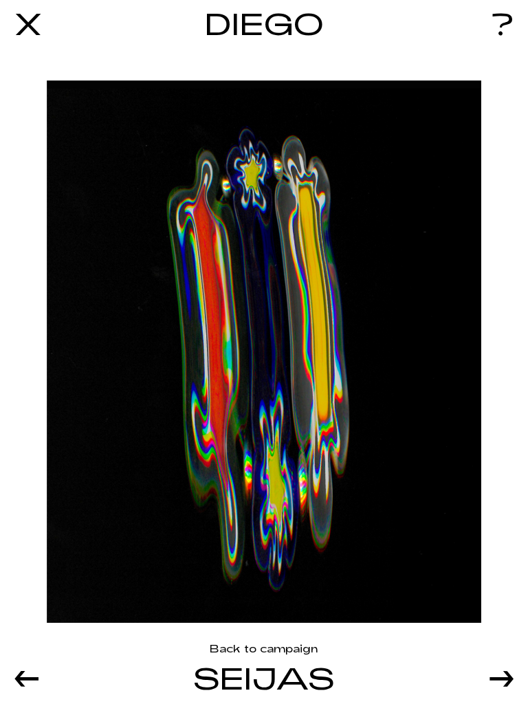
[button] (56, 676)
